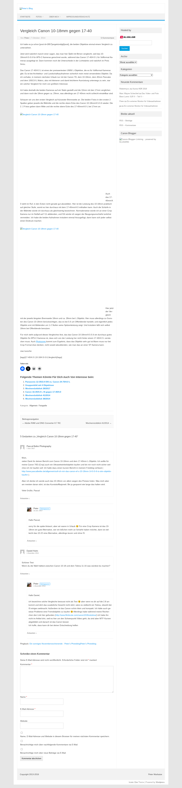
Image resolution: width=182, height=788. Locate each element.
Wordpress (160, 782)
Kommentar (26, 664)
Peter (26, 38)
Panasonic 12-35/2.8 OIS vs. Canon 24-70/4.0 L (47, 382)
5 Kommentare (107, 38)
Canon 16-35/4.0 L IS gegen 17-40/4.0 (43, 392)
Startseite (25, 17)
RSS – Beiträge (125, 121)
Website (23, 721)
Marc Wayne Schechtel (129, 93)
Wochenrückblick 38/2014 (37, 399)
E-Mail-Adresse (27, 709)
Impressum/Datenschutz (78, 17)
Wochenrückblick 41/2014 (37, 395)
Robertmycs (124, 89)
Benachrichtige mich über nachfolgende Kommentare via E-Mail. (49, 744)
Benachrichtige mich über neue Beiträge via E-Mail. (43, 753)
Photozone (41, 341)
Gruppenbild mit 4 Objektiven (39, 385)
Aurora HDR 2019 (140, 89)
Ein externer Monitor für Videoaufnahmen (144, 101)
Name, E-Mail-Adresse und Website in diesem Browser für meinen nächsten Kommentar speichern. (65, 736)
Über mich (54, 17)
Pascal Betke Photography (39, 446)
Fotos (39, 17)
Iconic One (133, 782)
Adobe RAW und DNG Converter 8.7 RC (41, 423)
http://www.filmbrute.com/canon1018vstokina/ (76, 615)
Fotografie (43, 406)
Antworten (24, 498)
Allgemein (33, 406)
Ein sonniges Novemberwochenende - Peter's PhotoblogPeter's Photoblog (63, 644)
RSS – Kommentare (127, 125)
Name (23, 697)
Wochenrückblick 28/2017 (37, 388)
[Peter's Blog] (26, 8)
